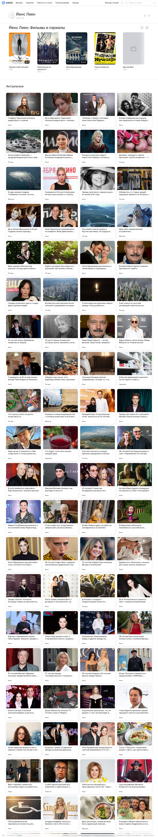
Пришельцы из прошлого (44, 68)
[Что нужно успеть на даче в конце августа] (23, 406)
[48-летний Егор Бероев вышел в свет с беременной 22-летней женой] (134, 443)
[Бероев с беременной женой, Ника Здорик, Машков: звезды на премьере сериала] (23, 628)
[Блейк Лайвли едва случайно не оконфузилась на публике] (97, 517)
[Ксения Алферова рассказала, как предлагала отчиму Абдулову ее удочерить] (134, 110)
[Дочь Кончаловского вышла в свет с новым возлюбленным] (134, 591)
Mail (3, 835)
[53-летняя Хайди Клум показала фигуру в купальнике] (97, 554)
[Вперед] (147, 28)
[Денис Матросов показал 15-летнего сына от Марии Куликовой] (60, 702)
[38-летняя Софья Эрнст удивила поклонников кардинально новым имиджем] (60, 554)
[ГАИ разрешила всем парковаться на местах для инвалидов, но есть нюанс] (23, 813)
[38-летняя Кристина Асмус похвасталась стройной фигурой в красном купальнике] (134, 628)
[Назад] (142, 28)
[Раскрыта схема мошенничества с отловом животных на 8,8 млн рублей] (60, 406)
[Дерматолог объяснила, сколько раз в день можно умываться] (134, 554)
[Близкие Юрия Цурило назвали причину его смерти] (134, 258)
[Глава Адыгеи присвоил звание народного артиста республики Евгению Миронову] (134, 702)
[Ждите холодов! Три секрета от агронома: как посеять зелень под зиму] (60, 258)
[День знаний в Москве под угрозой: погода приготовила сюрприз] (23, 258)
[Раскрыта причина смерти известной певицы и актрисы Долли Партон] (97, 147)
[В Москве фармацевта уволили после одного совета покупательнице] (134, 369)
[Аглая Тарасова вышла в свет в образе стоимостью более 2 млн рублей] (23, 739)
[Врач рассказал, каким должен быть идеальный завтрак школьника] (97, 813)
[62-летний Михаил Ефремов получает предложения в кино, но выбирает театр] (23, 665)
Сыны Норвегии (101, 67)
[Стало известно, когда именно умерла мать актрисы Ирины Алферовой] (60, 517)
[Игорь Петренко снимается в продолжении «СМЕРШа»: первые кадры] (134, 665)
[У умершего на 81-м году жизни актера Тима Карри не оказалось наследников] (23, 369)
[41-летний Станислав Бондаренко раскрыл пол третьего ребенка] (97, 480)
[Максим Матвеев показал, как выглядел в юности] (60, 480)
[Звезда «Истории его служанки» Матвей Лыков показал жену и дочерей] (134, 406)
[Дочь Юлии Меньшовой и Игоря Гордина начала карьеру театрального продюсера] (23, 221)
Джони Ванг (128, 67)
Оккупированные (74, 67)
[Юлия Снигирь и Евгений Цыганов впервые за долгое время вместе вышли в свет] (23, 702)
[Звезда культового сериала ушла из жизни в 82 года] (97, 184)
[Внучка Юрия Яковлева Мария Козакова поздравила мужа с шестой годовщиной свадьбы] (60, 147)
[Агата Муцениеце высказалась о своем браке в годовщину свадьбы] (97, 258)
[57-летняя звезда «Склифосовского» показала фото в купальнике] (60, 665)
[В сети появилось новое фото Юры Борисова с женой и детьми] (23, 480)
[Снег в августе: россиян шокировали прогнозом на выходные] (134, 295)
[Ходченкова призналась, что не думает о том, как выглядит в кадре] (97, 702)
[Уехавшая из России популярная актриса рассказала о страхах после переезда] (60, 184)
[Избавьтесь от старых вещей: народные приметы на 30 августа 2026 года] (134, 184)
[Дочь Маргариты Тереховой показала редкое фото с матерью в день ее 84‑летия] (60, 110)
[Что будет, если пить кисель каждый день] (60, 443)
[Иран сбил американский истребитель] (134, 221)
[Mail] (3, 3)
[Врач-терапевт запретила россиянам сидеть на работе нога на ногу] (23, 776)
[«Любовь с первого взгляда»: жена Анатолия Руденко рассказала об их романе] (97, 110)
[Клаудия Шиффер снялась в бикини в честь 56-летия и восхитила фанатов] (60, 813)
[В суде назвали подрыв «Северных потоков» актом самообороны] (23, 184)
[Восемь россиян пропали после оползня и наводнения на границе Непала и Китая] (60, 295)
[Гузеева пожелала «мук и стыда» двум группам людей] (23, 295)
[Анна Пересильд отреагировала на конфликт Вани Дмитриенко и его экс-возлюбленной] (60, 221)
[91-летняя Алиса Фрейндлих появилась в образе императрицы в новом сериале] (23, 332)
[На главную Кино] (9, 3)
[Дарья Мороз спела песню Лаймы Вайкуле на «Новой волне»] (134, 332)
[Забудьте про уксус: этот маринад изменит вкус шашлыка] (60, 369)
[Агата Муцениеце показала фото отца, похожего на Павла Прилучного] (23, 554)
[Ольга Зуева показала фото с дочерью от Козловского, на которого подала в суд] (60, 591)
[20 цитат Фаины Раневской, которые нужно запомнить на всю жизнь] (60, 332)
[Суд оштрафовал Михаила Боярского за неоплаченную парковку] (134, 776)
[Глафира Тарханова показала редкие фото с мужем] (23, 110)
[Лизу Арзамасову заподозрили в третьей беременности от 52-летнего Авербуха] (97, 739)
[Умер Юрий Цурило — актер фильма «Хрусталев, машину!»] (97, 332)
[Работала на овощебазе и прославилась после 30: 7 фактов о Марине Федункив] (97, 776)
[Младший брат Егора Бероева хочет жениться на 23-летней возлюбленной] (97, 406)
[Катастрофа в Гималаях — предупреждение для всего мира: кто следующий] (23, 147)
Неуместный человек (18, 67)
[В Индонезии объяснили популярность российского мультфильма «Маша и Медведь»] (134, 517)
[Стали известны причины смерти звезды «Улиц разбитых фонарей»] (97, 295)
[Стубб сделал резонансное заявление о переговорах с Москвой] (60, 776)
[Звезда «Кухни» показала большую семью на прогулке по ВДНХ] (23, 591)
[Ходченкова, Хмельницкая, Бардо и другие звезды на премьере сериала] (97, 628)
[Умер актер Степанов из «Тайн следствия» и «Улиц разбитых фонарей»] (23, 443)
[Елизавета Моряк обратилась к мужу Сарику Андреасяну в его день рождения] (134, 813)
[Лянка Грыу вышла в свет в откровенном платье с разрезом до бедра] (60, 628)
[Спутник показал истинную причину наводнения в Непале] (97, 443)
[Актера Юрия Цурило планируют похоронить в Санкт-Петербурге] (134, 480)
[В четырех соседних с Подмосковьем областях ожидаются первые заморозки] (97, 591)
